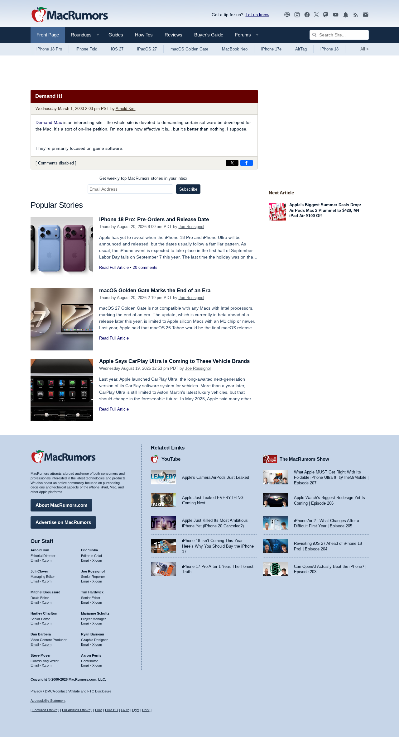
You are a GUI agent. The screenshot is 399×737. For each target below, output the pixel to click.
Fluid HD (111, 710)
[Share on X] (232, 163)
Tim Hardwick (92, 592)
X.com (46, 560)
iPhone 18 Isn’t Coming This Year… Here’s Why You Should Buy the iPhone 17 (218, 546)
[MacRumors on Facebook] (307, 15)
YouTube (170, 459)
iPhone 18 (329, 49)
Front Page (47, 34)
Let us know (257, 14)
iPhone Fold (86, 49)
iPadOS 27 (147, 49)
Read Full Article (114, 267)
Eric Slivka (89, 550)
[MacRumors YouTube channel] (336, 15)
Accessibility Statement (48, 700)
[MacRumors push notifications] (346, 15)
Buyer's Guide (208, 34)
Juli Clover (39, 571)
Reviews (173, 34)
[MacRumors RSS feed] (356, 15)
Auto (126, 710)
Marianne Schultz (95, 613)
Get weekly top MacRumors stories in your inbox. (144, 178)
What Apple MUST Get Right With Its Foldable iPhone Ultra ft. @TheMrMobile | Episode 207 (331, 477)
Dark (146, 710)
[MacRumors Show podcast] (287, 15)
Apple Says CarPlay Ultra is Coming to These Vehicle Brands (174, 361)
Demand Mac (49, 122)
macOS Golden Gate (189, 49)
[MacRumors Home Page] (69, 15)
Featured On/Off (44, 710)
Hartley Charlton (44, 613)
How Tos (144, 34)
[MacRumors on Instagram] (297, 15)
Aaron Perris (91, 655)
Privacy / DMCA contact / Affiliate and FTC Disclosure (71, 691)
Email (35, 560)
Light (135, 710)
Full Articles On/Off (76, 710)
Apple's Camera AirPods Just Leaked (215, 477)
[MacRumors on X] (316, 15)
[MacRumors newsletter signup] (366, 15)
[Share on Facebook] (246, 163)
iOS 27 (117, 49)
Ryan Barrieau (92, 634)
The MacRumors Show (304, 459)
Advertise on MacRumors (63, 522)
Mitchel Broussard (45, 592)
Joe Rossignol (191, 226)
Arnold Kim (126, 108)
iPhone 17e (271, 49)
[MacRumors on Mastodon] (326, 15)
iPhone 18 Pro (49, 49)
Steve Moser (40, 655)
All (364, 49)
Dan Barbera (41, 634)
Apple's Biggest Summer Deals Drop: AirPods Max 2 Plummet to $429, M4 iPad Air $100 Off (325, 210)
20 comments (145, 267)
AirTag (301, 49)
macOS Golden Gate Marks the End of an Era (154, 290)
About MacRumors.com (61, 505)
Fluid (98, 710)
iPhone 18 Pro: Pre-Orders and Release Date (154, 219)
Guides (115, 34)
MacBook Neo (235, 49)
